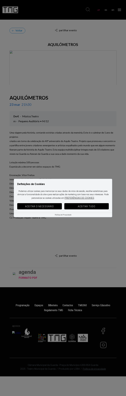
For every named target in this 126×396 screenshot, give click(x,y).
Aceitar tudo (86, 206)
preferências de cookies (79, 198)
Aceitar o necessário (39, 206)
